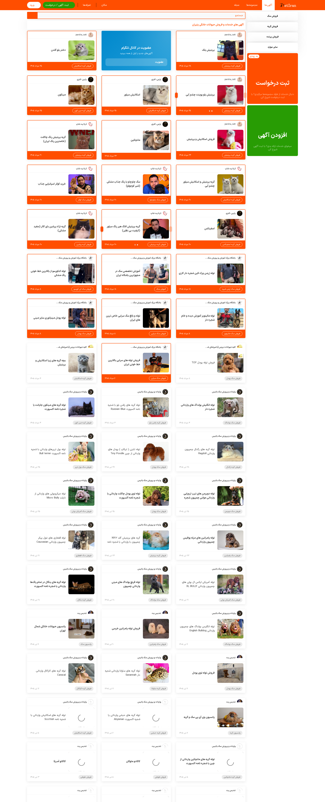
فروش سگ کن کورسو (82, 289)
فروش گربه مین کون (83, 110)
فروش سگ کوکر (84, 199)
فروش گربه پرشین (84, 244)
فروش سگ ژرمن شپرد (231, 289)
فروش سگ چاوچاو (158, 199)
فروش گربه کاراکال (84, 688)
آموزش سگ (161, 289)
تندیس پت (156, 613)
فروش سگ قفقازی (83, 555)
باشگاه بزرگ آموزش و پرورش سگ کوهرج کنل (220, 258)
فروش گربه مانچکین (232, 777)
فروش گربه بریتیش (232, 66)
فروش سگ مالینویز (232, 333)
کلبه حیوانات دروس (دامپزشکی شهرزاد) (220, 347)
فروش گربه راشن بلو (157, 422)
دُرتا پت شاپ (81, 124)
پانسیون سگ (86, 644)
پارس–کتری (156, 79)
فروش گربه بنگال (84, 600)
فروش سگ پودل (84, 333)
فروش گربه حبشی (158, 732)
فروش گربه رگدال (233, 467)
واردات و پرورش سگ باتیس (224, 391)
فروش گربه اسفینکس (231, 244)
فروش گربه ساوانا (158, 688)
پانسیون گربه (235, 732)
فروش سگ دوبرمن (232, 511)
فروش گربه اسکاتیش (82, 66)
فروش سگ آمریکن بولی (81, 511)
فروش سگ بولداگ (232, 422)
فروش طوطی (160, 777)
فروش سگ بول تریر (83, 467)
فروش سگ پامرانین (232, 555)
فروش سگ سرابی (158, 333)
